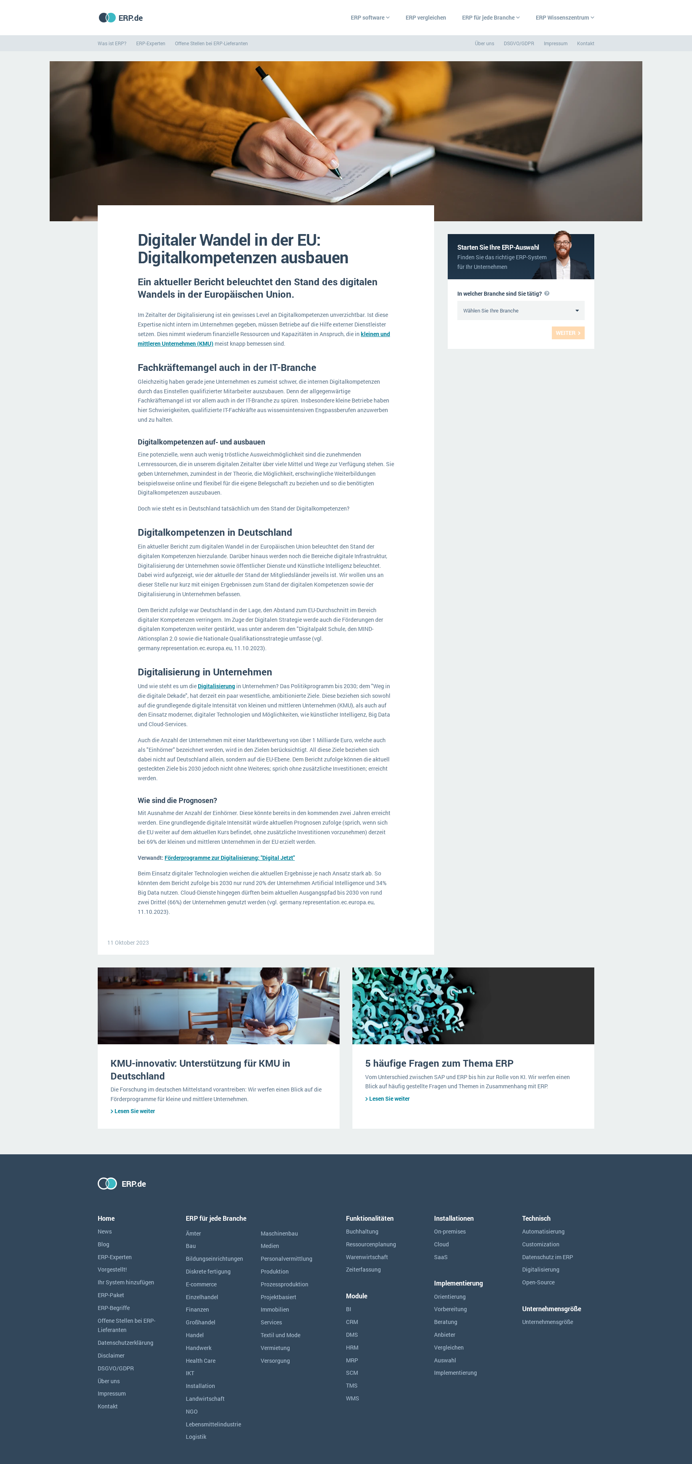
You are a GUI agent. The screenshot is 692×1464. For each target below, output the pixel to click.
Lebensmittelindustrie (213, 1424)
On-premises (450, 1231)
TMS (352, 1385)
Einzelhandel (202, 1297)
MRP (352, 1360)
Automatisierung (543, 1231)
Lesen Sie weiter (135, 1111)
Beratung (445, 1322)
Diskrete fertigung (208, 1271)
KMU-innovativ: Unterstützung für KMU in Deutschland (200, 1069)
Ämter (193, 1233)
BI (348, 1309)
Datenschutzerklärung (125, 1342)
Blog (103, 1244)
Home (106, 1218)
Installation (200, 1386)
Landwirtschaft (205, 1398)
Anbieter (444, 1334)
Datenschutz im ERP (547, 1257)
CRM (352, 1322)
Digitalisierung (216, 686)
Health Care (200, 1360)
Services (271, 1322)
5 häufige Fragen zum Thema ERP (439, 1063)
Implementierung (455, 1372)
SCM (352, 1372)
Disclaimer (111, 1355)
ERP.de (131, 17)
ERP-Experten (150, 43)
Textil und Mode (280, 1335)
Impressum (555, 43)
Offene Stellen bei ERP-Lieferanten (211, 43)
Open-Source (538, 1282)
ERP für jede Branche (488, 17)
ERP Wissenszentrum (562, 17)
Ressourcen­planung (371, 1244)
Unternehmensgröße (547, 1322)
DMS (352, 1334)
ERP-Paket (111, 1295)
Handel (195, 1335)
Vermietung (275, 1348)
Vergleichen (449, 1347)
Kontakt (585, 43)
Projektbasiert (278, 1297)
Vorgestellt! (112, 1269)
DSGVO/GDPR (519, 43)
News (105, 1231)
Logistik (196, 1436)
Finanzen (197, 1309)
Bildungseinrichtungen (214, 1258)
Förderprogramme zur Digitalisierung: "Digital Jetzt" (230, 857)
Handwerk (198, 1348)
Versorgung (275, 1360)
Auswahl (445, 1360)
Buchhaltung (362, 1231)
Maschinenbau (279, 1233)
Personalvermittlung (286, 1258)
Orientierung (450, 1296)
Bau (191, 1246)
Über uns (484, 43)
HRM (352, 1347)
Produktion (275, 1271)
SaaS (441, 1257)
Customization (540, 1244)
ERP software (367, 17)
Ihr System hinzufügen (126, 1282)
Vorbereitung (450, 1309)
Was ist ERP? (112, 43)
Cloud (441, 1244)
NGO (192, 1411)
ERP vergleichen (426, 17)
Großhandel (200, 1322)
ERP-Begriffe (114, 1308)
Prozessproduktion (284, 1284)
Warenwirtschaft (367, 1257)
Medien (270, 1246)
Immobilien (275, 1309)
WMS (352, 1398)
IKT (190, 1373)
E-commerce (201, 1284)
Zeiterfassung (363, 1269)
